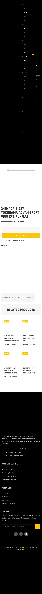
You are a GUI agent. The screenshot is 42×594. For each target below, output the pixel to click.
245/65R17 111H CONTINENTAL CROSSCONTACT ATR (11, 338)
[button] (13, 240)
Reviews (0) (29, 297)
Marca (20, 297)
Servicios (25, 136)
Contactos (25, 80)
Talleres (25, 125)
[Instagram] (21, 534)
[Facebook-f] (16, 534)
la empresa (25, 12)
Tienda (25, 115)
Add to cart (21, 235)
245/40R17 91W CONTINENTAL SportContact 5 (10, 370)
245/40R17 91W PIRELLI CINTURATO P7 (29, 338)
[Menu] (22, 93)
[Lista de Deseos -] (31, 55)
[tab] (9, 298)
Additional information (9, 297)
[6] (21, 185)
